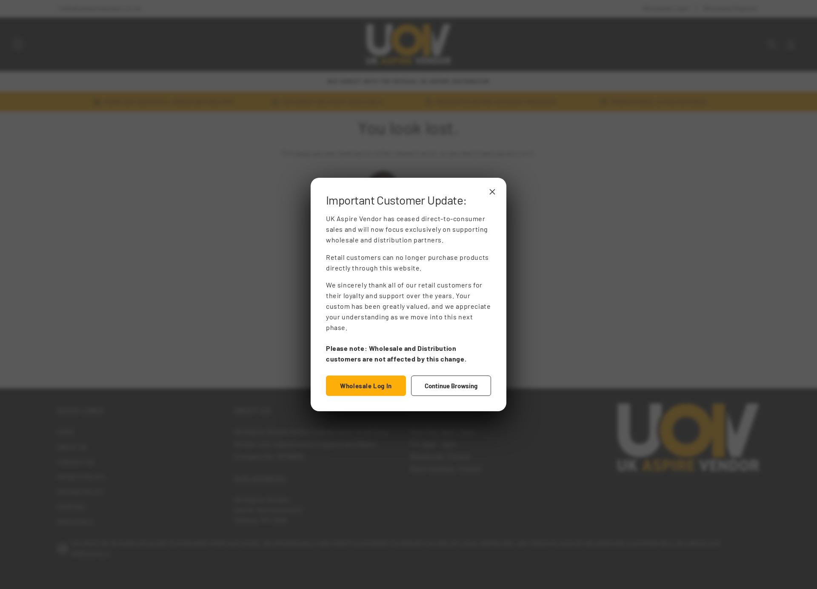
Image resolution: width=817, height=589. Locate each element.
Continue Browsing (451, 386)
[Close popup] (492, 192)
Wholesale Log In (366, 386)
